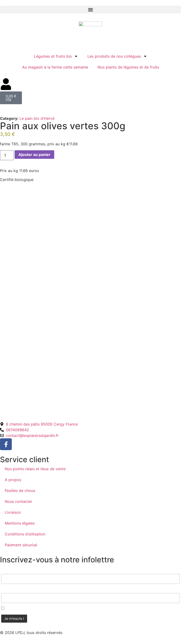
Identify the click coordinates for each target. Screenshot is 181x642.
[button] (90, 9)
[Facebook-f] (6, 444)
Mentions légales (20, 523)
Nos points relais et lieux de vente (35, 468)
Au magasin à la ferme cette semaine (55, 67)
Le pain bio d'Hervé (37, 118)
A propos (13, 479)
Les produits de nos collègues (114, 56)
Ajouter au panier (34, 154)
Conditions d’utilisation (25, 534)
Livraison (13, 512)
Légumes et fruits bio (53, 56)
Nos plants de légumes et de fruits (128, 67)
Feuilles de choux (20, 490)
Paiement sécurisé (21, 545)
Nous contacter (18, 501)
